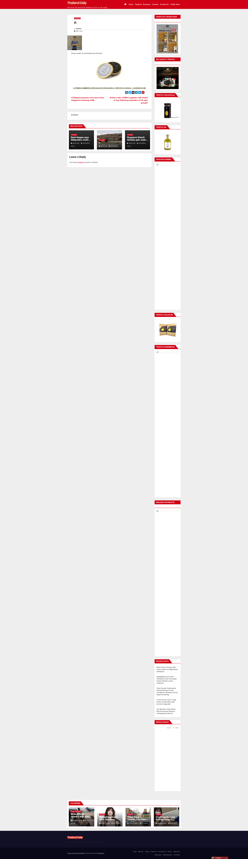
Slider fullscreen (167, 855)
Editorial (78, 28)
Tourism (155, 4)
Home (131, 4)
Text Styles (177, 855)
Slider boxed (157, 855)
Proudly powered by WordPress (76, 853)
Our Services (162, 851)
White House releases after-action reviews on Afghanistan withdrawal (167, 669)
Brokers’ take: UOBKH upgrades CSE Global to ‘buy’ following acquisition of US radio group (129, 100)
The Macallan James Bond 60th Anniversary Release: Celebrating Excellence (166, 711)
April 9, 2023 (77, 820)
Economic (77, 18)
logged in (81, 162)
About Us (140, 851)
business (158, 814)
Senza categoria (76, 811)
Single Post (176, 851)
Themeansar (100, 853)
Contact (147, 851)
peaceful (102, 814)
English (218, 858)
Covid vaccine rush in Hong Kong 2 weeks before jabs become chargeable (166, 702)
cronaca (130, 814)
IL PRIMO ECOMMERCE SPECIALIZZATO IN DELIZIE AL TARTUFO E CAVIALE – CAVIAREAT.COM (109, 88)
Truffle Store (175, 4)
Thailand (138, 4)
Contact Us (164, 4)
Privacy (170, 851)
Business (147, 4)
